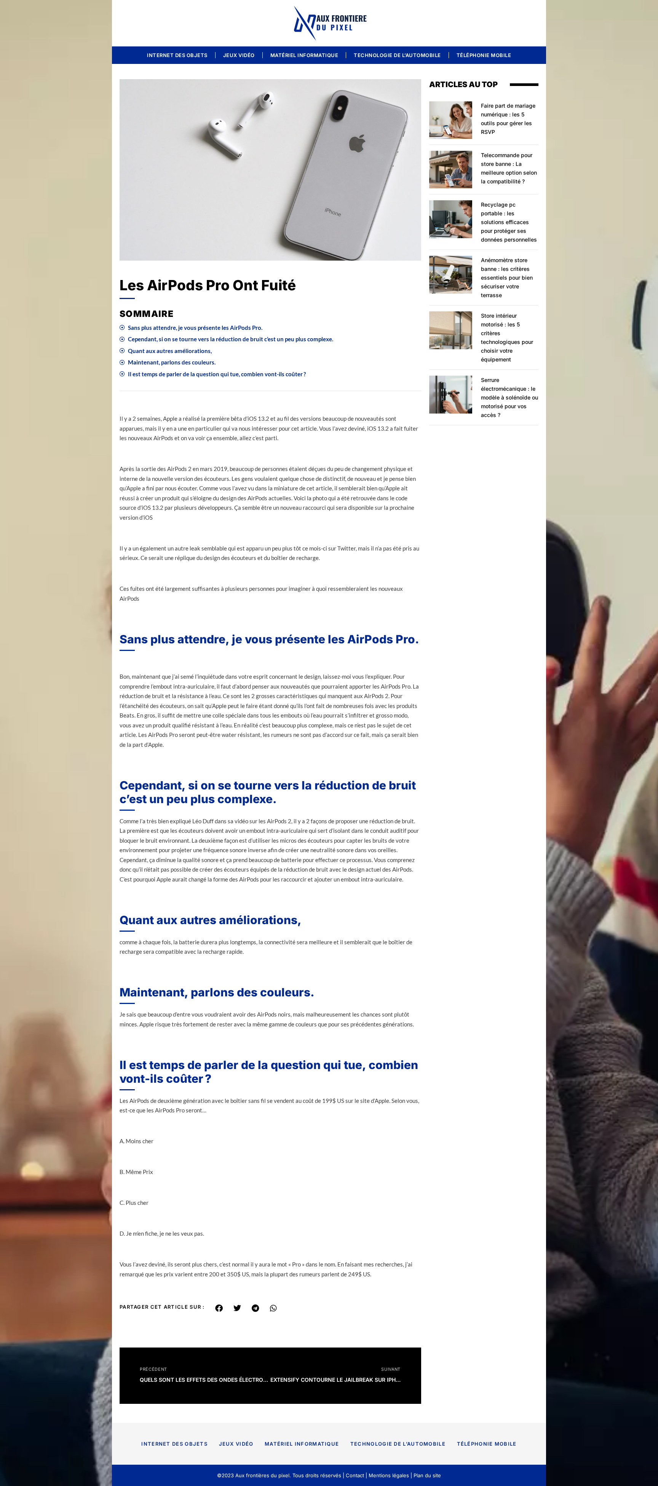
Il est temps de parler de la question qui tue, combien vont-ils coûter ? (217, 374)
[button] (219, 1308)
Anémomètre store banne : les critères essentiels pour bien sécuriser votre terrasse (507, 277)
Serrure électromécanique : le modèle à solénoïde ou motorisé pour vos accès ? (509, 397)
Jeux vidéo (239, 55)
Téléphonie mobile (484, 55)
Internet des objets (177, 55)
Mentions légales (389, 1475)
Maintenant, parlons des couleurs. (172, 362)
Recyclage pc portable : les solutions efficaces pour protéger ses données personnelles (509, 222)
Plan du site (427, 1475)
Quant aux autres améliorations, (170, 350)
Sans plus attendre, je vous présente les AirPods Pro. (195, 327)
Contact (355, 1475)
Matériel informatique (304, 55)
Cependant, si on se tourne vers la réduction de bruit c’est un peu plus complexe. (230, 339)
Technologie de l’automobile (397, 55)
